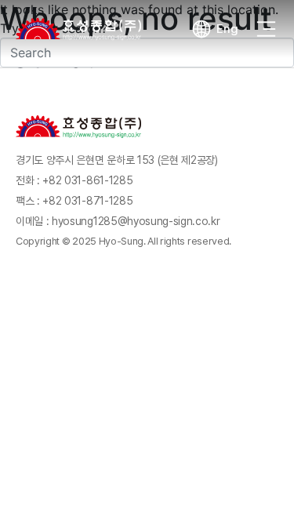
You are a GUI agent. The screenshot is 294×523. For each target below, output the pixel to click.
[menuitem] (214, 29)
